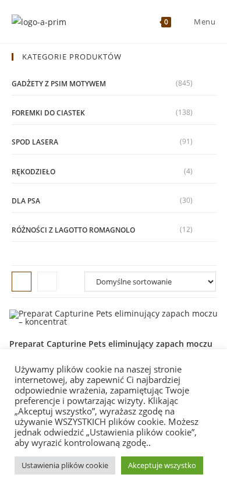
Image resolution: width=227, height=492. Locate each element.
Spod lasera (35, 142)
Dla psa (26, 201)
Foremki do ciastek (48, 113)
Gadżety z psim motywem (59, 84)
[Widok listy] (47, 281)
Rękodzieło (33, 172)
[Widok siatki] (21, 281)
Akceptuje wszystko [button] (162, 465)
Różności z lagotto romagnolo (73, 230)
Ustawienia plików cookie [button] (65, 465)
